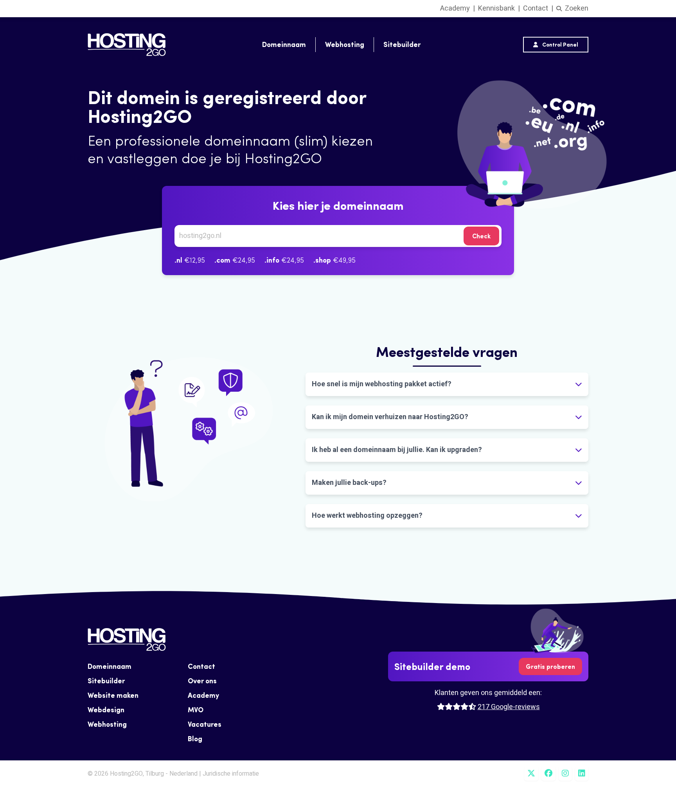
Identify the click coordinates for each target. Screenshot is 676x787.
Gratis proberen (550, 666)
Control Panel (559, 44)
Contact (535, 8)
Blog (195, 738)
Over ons (202, 680)
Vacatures (204, 724)
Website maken (113, 695)
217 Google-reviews (509, 707)
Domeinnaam (284, 44)
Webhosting (344, 44)
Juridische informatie (231, 773)
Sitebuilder (402, 44)
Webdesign (106, 709)
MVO (195, 709)
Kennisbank (496, 8)
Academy (455, 8)
